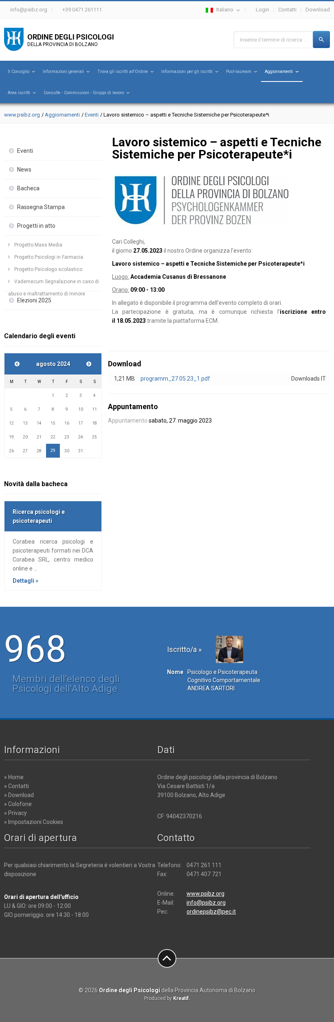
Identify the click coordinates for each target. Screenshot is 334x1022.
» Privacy (15, 813)
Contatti (287, 10)
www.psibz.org (22, 115)
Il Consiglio (18, 71)
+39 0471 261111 (82, 10)
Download (317, 10)
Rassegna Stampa (41, 207)
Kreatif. (181, 998)
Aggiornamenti (279, 71)
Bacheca (28, 188)
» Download (19, 795)
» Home (14, 777)
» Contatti (16, 786)
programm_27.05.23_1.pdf (175, 378)
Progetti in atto (36, 225)
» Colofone (18, 804)
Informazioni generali (63, 71)
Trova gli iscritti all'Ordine (122, 71)
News (24, 169)
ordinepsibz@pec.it (211, 911)
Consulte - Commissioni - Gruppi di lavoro (84, 92)
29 (53, 450)
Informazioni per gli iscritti (187, 71)
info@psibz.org (28, 10)
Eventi (92, 115)
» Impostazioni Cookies (33, 822)
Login (262, 10)
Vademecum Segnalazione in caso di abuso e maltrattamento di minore (53, 283)
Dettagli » (25, 580)
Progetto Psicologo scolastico (48, 269)
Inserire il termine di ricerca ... (273, 40)
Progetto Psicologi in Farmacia (48, 257)
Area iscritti (19, 92)
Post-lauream (238, 71)
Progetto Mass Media (38, 245)
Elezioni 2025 (34, 300)
